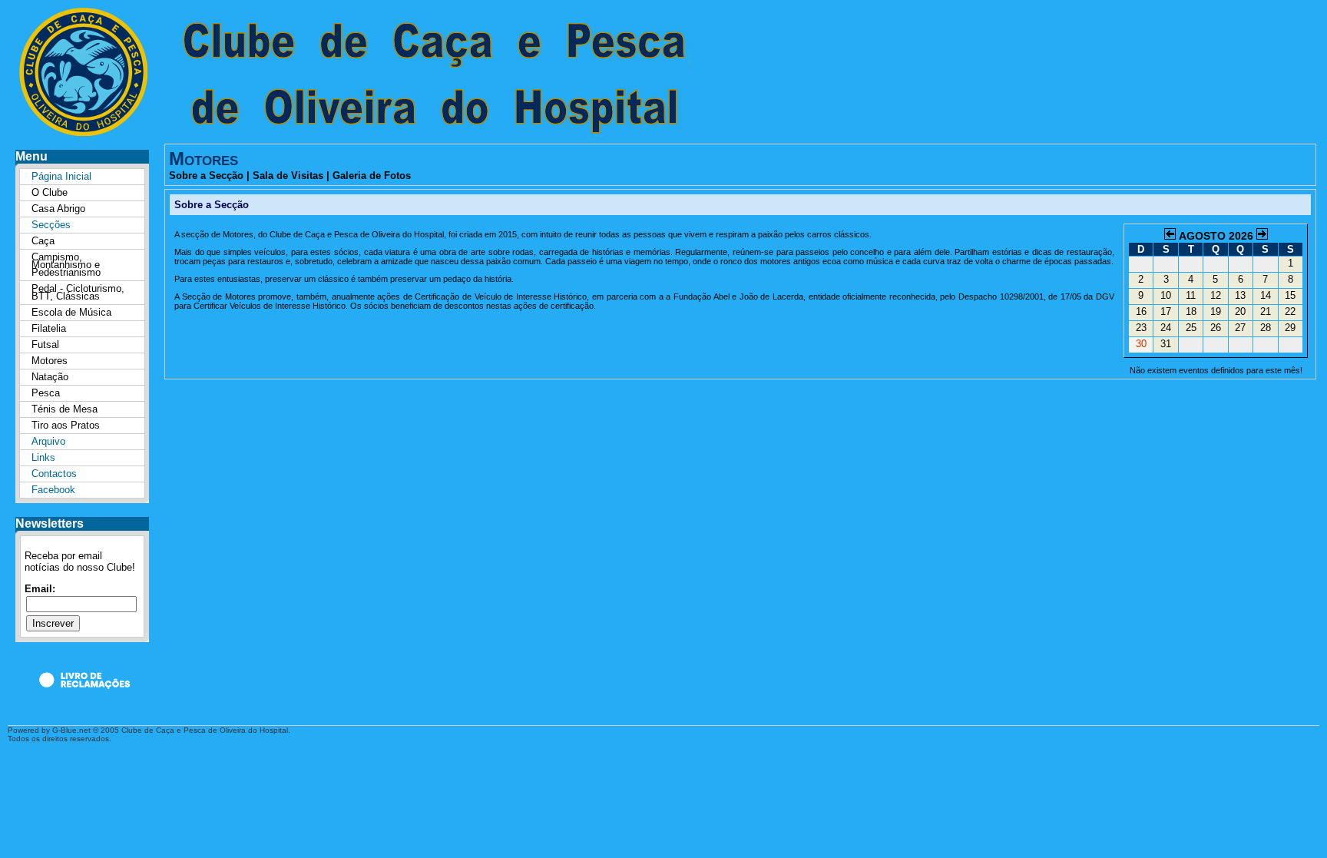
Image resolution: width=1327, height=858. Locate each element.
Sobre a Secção (206, 175)
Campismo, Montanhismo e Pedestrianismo (66, 264)
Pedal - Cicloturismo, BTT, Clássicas (77, 292)
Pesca (45, 393)
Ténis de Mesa (64, 409)
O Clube (49, 192)
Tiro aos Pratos (65, 425)
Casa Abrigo (58, 208)
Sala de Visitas (288, 175)
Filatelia (48, 328)
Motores (49, 360)
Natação (49, 377)
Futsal (45, 344)
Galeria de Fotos (372, 175)
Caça (43, 241)
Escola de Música (71, 312)
